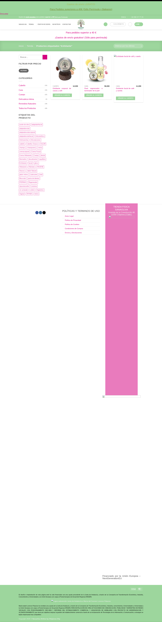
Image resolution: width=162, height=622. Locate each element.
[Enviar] (45, 57)
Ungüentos (40, 190)
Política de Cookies (72, 224)
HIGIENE (40, 167)
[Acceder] (130, 24)
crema (40, 148)
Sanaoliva (23, 24)
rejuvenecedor (24, 186)
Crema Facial (36, 151)
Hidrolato (32, 167)
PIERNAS (22, 182)
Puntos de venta (44, 24)
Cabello (22, 85)
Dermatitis (22, 159)
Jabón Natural (31, 171)
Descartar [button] (4, 14)
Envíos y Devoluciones (73, 233)
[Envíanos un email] (44, 212)
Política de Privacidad (73, 220)
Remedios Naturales (27, 104)
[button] (105, 24)
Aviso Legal (69, 216)
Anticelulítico (39, 136)
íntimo (36, 194)
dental (43, 155)
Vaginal (21, 194)
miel (40, 174)
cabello (21, 144)
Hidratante (22, 167)
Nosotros (56, 24)
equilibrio (42, 159)
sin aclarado (23, 190)
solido (32, 190)
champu (22, 148)
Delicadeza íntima (26, 99)
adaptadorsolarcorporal (27, 132)
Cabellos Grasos (32, 144)
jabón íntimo (23, 174)
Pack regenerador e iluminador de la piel (93, 89)
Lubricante (33, 174)
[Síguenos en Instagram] (82, 17)
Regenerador (33, 182)
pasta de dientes (33, 178)
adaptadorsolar (24, 128)
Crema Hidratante (25, 155)
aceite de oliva (24, 124)
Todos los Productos (27, 108)
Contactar (66, 24)
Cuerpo (22, 95)
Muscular (22, 178)
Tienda (31, 24)
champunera (31, 148)
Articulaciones (35, 140)
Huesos (22, 171)
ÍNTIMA (29, 194)
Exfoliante (22, 163)
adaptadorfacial (37, 124)
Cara (21, 90)
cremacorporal (24, 151)
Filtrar (24, 70)
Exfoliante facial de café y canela (125, 89)
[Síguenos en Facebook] (80, 17)
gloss (36, 163)
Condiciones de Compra (74, 228)
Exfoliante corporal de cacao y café (62, 89)
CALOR (42, 144)
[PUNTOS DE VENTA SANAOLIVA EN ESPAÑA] (81, 24)
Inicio (21, 46)
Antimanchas (23, 140)
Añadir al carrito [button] (62, 95)
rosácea (34, 186)
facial (30, 163)
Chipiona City (54, 619)
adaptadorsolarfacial (26, 136)
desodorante (33, 159)
